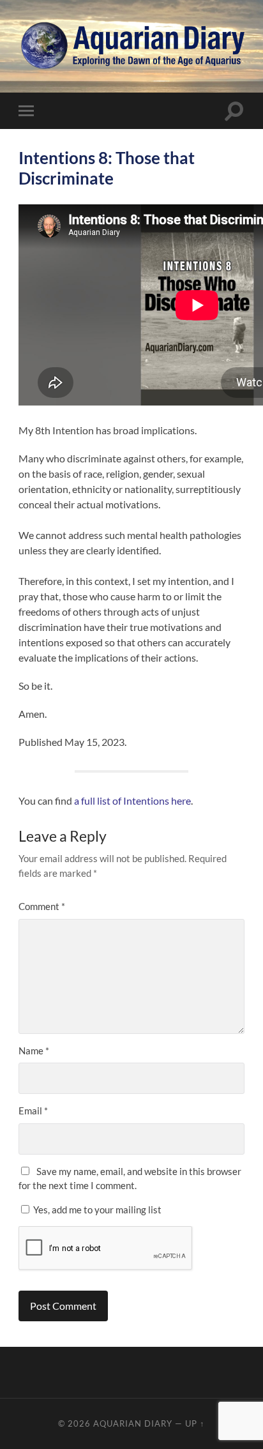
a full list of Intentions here (132, 800)
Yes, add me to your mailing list (96, 1209)
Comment (42, 906)
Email (33, 1110)
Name (34, 1050)
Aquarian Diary (132, 1423)
